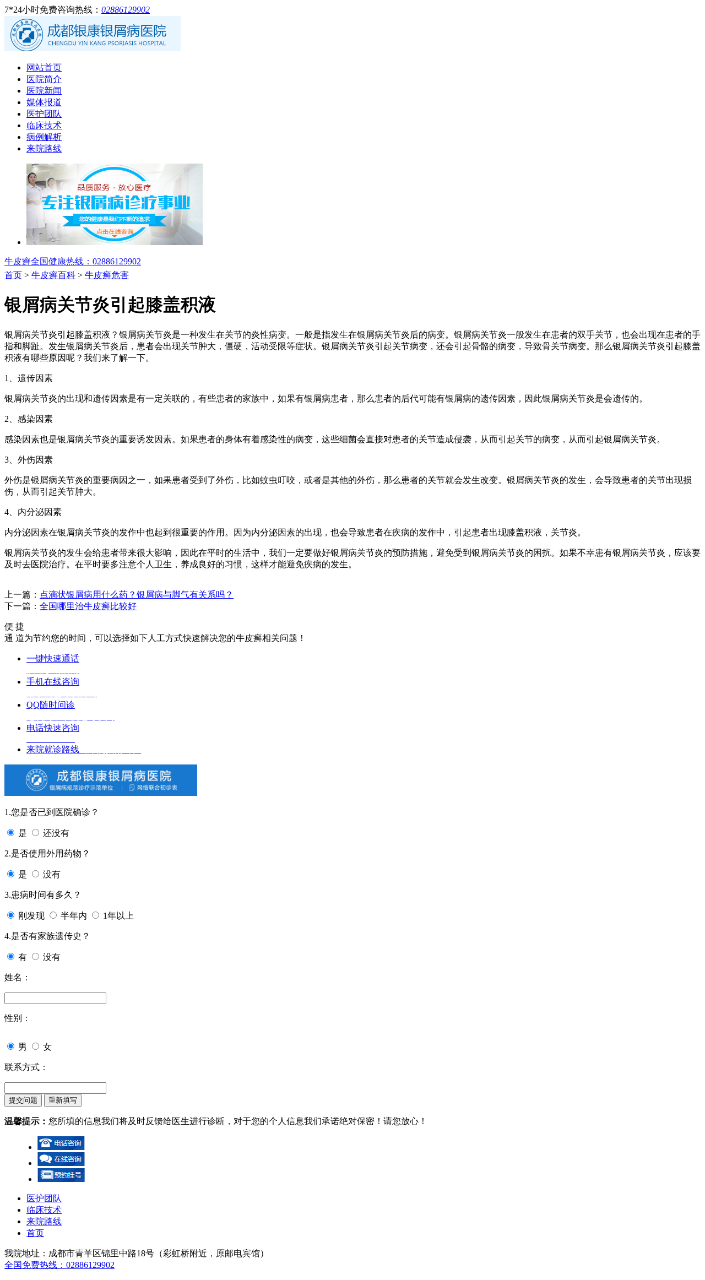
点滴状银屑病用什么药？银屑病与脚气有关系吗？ (137, 594)
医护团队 (44, 113)
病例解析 (44, 137)
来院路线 (44, 148)
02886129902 (125, 9)
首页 (13, 275)
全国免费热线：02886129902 (59, 1265)
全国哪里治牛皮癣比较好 (88, 606)
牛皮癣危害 (107, 275)
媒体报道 (44, 102)
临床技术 (44, 125)
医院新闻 (44, 90)
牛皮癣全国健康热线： (72, 261)
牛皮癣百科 (53, 275)
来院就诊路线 (83, 749)
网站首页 (44, 67)
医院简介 (44, 79)
